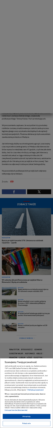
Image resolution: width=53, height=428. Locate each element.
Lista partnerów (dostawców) (16, 410)
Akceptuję (26, 416)
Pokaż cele (26, 423)
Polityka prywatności (35, 390)
